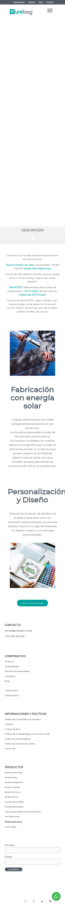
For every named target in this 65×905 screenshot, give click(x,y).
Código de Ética (13, 729)
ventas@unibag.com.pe (18, 630)
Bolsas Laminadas (13, 772)
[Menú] (48, 10)
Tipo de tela (14, 138)
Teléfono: (13, 165)
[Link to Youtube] (50, 901)
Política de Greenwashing (17, 739)
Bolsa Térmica (12, 797)
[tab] (32, 231)
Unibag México (12, 695)
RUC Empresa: (16, 192)
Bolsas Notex (11, 777)
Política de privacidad (14, 898)
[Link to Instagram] (33, 901)
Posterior (50, 48)
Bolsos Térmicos (13, 792)
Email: (11, 174)
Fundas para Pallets (14, 802)
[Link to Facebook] (25, 901)
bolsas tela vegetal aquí (37, 268)
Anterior (14, 48)
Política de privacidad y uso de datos (23, 719)
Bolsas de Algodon (14, 782)
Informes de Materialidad (17, 671)
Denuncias (10, 748)
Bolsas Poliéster (12, 787)
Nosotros (31, 2)
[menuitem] (19, 2)
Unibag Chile (11, 690)
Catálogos (10, 676)
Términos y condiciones (35, 898)
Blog (40, 2)
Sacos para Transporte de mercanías (23, 811)
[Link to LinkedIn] (42, 901)
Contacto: (13, 156)
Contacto (49, 2)
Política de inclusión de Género (20, 743)
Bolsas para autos (13, 822)
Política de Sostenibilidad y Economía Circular (27, 734)
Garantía (9, 724)
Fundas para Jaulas (14, 806)
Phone (11, 201)
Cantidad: (13, 147)
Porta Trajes (10, 827)
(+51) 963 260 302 (14, 636)
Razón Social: (15, 183)
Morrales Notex (12, 816)
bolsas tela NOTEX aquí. (32, 294)
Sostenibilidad (19, 2)
